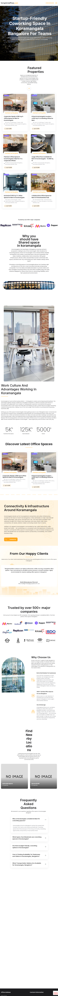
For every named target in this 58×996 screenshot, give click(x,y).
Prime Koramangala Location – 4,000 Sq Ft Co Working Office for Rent (42, 118)
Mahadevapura (7, 783)
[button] (2, 494)
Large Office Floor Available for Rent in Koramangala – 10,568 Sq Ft (42, 158)
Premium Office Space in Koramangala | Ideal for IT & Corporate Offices (13, 158)
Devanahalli (35, 783)
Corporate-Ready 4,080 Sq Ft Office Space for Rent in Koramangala (13, 118)
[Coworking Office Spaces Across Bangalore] (9, 3)
